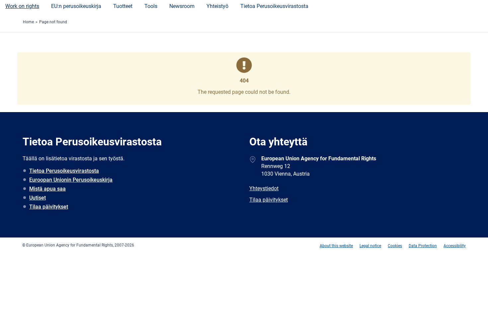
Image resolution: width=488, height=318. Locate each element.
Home (28, 22)
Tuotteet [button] (122, 6)
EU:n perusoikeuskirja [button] (76, 6)
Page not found (53, 22)
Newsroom (182, 6)
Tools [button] (150, 6)
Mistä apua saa (47, 189)
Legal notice (370, 245)
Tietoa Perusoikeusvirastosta (274, 6)
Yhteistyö (217, 6)
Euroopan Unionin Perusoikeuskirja (71, 180)
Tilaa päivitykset (48, 207)
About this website (336, 245)
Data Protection (423, 245)
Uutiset (37, 198)
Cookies (395, 245)
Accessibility (455, 245)
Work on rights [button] (22, 6)
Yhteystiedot (264, 188)
